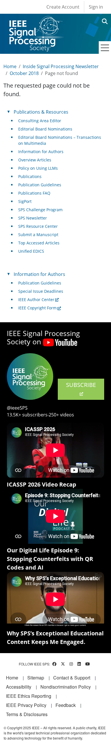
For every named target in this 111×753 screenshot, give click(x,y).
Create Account (62, 7)
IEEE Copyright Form (37, 308)
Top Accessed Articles (38, 243)
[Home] (35, 21)
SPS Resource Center (38, 226)
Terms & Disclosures (27, 714)
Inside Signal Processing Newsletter (61, 66)
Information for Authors (40, 151)
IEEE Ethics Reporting (28, 696)
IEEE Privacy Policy (26, 705)
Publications (30, 176)
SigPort (25, 201)
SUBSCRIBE (81, 385)
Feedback (66, 705)
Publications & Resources (41, 112)
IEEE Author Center (36, 299)
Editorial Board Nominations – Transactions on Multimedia (59, 140)
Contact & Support (71, 677)
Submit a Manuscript (38, 234)
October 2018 (24, 73)
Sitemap (35, 677)
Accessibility (18, 686)
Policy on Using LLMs (38, 168)
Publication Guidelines (39, 184)
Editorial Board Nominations (45, 129)
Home (10, 66)
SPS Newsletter (32, 218)
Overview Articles (34, 160)
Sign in (96, 7)
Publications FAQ (34, 193)
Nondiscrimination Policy (65, 686)
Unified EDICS (31, 251)
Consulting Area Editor (39, 120)
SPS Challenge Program (40, 209)
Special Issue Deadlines (40, 291)
